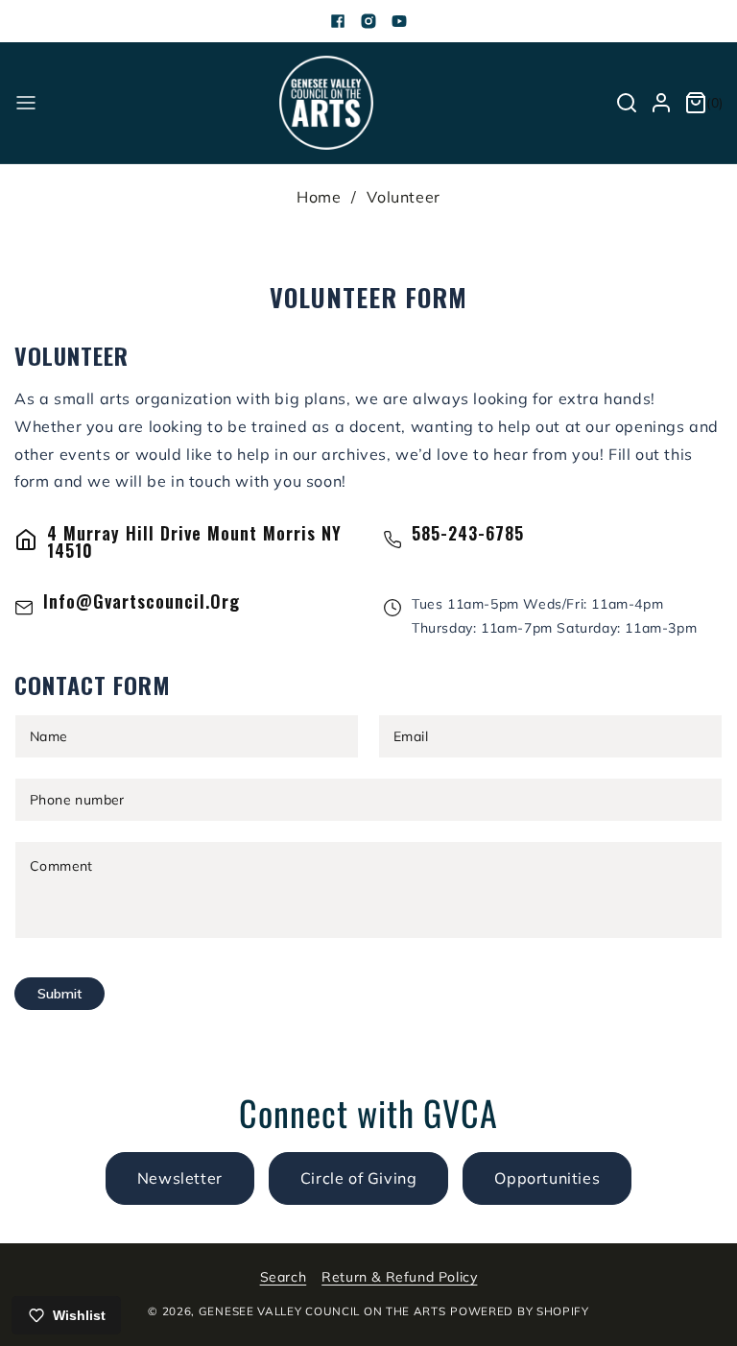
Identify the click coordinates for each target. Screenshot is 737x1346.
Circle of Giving (358, 1178)
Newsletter (180, 1178)
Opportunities (547, 1178)
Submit (59, 993)
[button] (25, 102)
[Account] (661, 102)
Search (283, 1277)
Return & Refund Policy (399, 1277)
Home (319, 196)
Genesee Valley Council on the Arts (322, 1311)
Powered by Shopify (519, 1311)
